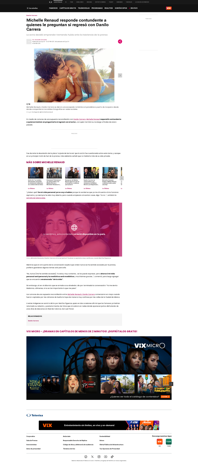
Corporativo (30, 436)
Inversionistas (31, 444)
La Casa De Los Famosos (142, 2)
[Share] (120, 41)
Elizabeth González (41, 40)
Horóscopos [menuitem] (121, 8)
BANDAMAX (120, 2)
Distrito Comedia (100, 2)
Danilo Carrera (31, 15)
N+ (66, 2)
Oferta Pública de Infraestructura (111, 444)
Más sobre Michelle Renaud (45, 162)
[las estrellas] (32, 8)
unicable (89, 2)
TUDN (71, 2)
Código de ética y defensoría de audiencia (78, 444)
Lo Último (31, 188)
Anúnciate (66, 436)
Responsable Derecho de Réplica (75, 440)
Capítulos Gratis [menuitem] (68, 8)
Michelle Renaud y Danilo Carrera (81, 294)
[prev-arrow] (26, 75)
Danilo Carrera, (79, 119)
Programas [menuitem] (97, 8)
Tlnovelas (129, 2)
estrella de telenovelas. (35, 198)
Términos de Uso (69, 449)
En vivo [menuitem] (134, 8)
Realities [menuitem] (109, 8)
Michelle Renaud (93, 119)
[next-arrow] (120, 75)
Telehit (111, 2)
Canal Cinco (79, 2)
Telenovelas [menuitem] (84, 8)
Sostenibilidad (105, 436)
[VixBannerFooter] (99, 425)
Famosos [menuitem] (53, 8)
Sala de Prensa (31, 440)
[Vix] (169, 8)
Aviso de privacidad (33, 449)
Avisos (102, 440)
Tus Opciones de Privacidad (110, 449)
